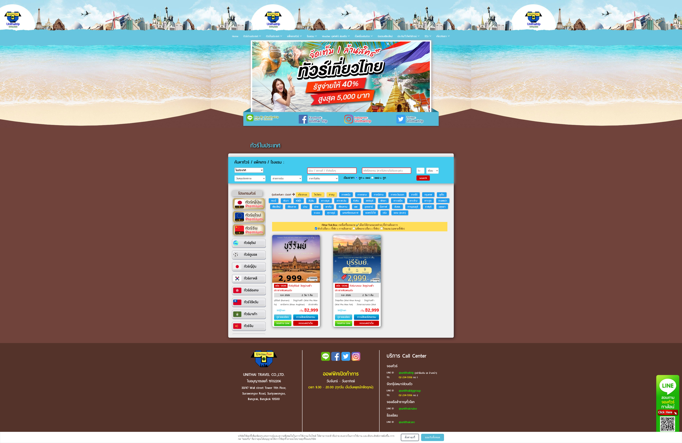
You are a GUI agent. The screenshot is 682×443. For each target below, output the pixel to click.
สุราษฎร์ (331, 213)
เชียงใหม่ (276, 207)
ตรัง (385, 213)
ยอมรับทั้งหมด (432, 437)
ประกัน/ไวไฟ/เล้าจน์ (407, 36)
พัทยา (383, 201)
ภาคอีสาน (378, 195)
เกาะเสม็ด (398, 201)
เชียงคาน (343, 207)
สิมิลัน (311, 201)
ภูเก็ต (441, 195)
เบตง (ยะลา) (400, 213)
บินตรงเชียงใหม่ (385, 36)
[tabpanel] (341, 77)
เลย (356, 207)
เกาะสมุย (325, 201)
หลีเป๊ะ (298, 201)
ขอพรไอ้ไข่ (370, 213)
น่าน (305, 207)
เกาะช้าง (413, 201)
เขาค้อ (328, 207)
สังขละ (397, 207)
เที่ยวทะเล (302, 195)
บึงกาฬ (383, 207)
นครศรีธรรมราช (350, 213)
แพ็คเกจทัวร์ (293, 36)
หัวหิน (356, 201)
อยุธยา (442, 207)
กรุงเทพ (428, 195)
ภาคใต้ (414, 195)
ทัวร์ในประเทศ (272, 36)
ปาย (316, 207)
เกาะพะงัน (341, 201)
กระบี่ (273, 201)
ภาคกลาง (362, 195)
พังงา (286, 201)
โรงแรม (310, 36)
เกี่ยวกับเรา (441, 36)
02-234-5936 (405, 377)
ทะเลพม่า (443, 201)
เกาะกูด (427, 201)
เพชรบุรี (369, 201)
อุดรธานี (369, 207)
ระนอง (317, 213)
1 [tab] (255, 45)
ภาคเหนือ (346, 195)
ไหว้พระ (318, 195)
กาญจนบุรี (413, 207)
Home (235, 36)
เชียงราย (292, 207)
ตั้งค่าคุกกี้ (410, 437)
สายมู (331, 195)
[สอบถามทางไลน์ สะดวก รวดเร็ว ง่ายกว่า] (667, 407)
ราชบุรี (428, 207)
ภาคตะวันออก (397, 195)
